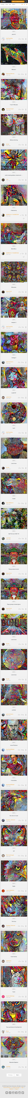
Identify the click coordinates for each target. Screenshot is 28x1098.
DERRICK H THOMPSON (12, 214)
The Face (14, 921)
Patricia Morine (10, 73)
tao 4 (14, 428)
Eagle (13, 886)
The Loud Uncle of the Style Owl (14, 1027)
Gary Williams (9, 502)
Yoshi (13, 991)
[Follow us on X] (23, 1092)
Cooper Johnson (10, 820)
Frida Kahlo (14, 780)
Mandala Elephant (13, 1062)
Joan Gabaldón (10, 890)
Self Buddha (9, 38)
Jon (7, 179)
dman (7, 144)
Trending (2, 4)
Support (17, 1089)
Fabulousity (14, 210)
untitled (14, 710)
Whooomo (13, 287)
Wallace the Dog (14, 140)
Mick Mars (13, 248)
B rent (7, 467)
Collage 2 (14, 357)
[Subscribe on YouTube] (13, 1092)
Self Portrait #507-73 (13, 533)
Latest (6, 4)
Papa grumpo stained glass (14, 604)
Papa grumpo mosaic (14, 569)
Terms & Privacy (7, 1087)
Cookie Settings (16, 1087)
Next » (17, 1075)
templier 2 (13, 322)
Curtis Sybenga (10, 996)
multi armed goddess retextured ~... (14, 175)
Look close (13, 463)
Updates (11, 1089)
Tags (22, 1087)
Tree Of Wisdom (14, 104)
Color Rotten (14, 956)
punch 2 (14, 34)
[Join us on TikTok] (10, 1092)
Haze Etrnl (9, 291)
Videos (13, 4)
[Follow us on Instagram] (19, 1092)
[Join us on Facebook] (16, 1092)
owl (14, 851)
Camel (13, 498)
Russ (7, 1031)
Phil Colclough (10, 855)
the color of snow (14, 815)
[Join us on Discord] (6, 1092)
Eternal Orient (10, 109)
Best (10, 4)
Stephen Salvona (10, 925)
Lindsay (8, 1066)
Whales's (14, 69)
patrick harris (9, 361)
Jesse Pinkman (14, 745)
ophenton (8, 397)
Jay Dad (8, 538)
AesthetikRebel (10, 749)
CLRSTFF (13, 393)
